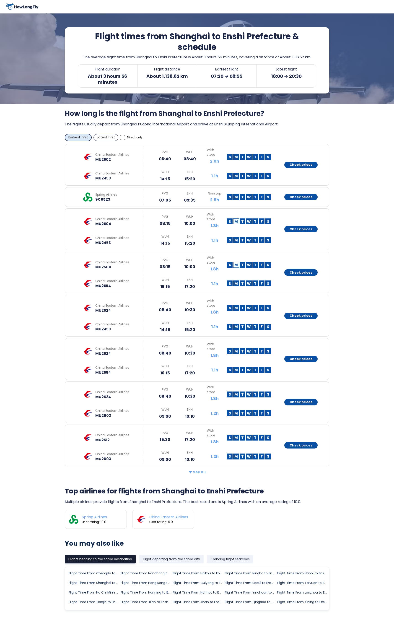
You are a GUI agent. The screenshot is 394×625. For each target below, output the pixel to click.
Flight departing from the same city (171, 559)
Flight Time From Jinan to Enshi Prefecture (198, 602)
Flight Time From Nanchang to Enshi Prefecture (146, 573)
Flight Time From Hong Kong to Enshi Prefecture (146, 583)
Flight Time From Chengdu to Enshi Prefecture (94, 573)
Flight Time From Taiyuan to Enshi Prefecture (303, 583)
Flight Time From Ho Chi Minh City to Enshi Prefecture (94, 592)
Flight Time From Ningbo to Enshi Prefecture (250, 573)
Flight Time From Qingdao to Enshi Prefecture (250, 602)
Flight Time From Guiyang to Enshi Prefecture (198, 583)
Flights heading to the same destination (100, 559)
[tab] (100, 559)
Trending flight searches (230, 559)
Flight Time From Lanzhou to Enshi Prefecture (303, 592)
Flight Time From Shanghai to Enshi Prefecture (94, 583)
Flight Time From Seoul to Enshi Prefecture (250, 583)
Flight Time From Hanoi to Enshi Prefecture (303, 573)
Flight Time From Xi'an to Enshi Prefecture (146, 602)
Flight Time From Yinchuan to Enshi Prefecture (250, 592)
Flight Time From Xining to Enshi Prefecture (303, 602)
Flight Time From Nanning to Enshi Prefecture (146, 592)
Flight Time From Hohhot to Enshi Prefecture (198, 592)
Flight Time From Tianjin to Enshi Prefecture (94, 602)
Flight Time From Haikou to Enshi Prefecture (198, 573)
